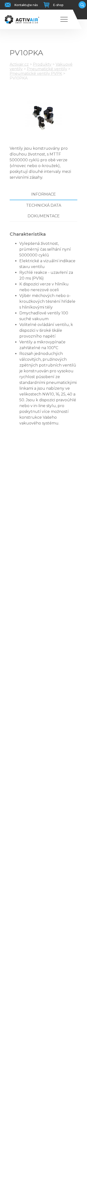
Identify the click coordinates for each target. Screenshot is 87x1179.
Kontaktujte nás (26, 5)
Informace (43, 194)
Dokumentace (44, 216)
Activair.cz (19, 64)
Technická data (43, 205)
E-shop (58, 5)
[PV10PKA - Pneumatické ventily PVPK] (43, 118)
